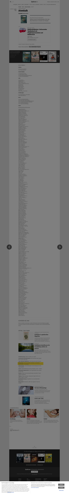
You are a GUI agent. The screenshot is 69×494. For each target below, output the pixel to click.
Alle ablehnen (61, 487)
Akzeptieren (61, 484)
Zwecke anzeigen (61, 490)
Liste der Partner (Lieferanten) (35, 487)
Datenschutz (9, 492)
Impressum (12, 492)
